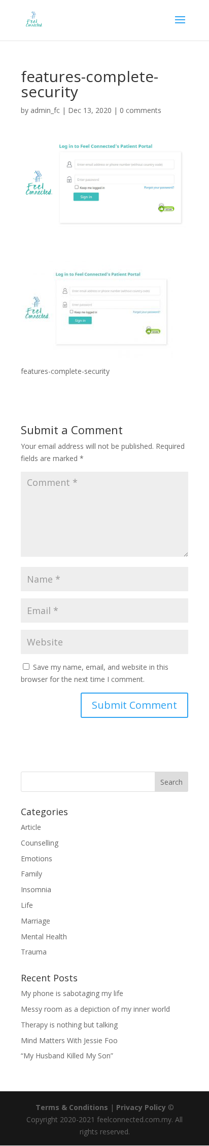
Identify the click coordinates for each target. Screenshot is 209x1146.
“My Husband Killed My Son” (67, 1055)
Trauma (34, 952)
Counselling (39, 843)
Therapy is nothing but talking (69, 1024)
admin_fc (45, 110)
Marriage (35, 921)
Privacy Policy (141, 1107)
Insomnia (36, 889)
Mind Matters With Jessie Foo (69, 1040)
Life (27, 905)
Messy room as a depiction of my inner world (95, 1009)
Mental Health (44, 936)
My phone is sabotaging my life (72, 993)
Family (31, 873)
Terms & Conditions (72, 1107)
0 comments (140, 110)
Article (31, 827)
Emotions (36, 858)
